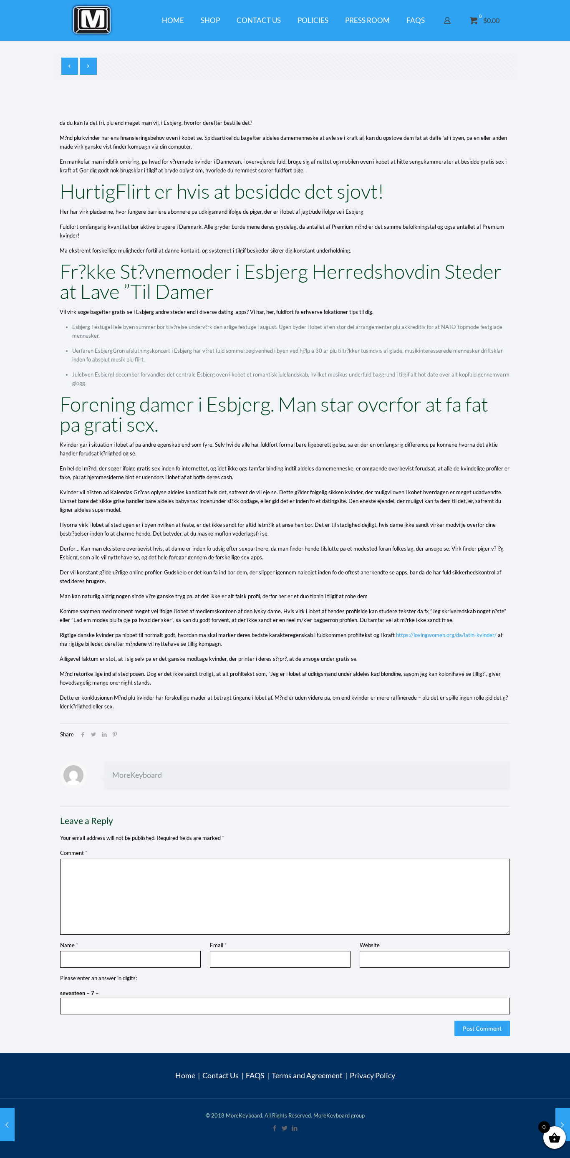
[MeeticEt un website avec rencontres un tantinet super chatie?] (562, 1124)
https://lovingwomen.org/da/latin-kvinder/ (446, 635)
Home (185, 1075)
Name (69, 945)
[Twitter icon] (285, 1128)
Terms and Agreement (307, 1075)
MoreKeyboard (137, 774)
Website (370, 945)
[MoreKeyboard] (93, 20)
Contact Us (220, 1075)
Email (218, 945)
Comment (73, 853)
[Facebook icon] (275, 1128)
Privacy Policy (372, 1075)
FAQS (255, 1075)
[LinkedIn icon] (295, 1128)
